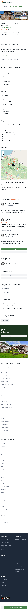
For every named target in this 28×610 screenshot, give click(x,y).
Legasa (2, 506)
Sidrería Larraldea (5, 381)
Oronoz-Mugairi (5, 486)
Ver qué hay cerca (6, 27)
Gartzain (3, 443)
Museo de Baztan (5, 375)
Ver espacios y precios (16, 607)
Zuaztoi (3, 498)
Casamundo (4, 585)
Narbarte (3, 500)
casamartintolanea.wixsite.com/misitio (10, 59)
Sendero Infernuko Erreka (7, 384)
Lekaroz (3, 463)
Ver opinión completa (6, 215)
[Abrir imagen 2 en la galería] (17, 13)
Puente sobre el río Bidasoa (7, 410)
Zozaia (2, 477)
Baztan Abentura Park (6, 370)
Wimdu (3, 582)
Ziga (2, 457)
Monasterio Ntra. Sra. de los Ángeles (9, 390)
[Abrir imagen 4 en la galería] (17, 17)
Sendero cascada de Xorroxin (8, 418)
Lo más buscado (5, 564)
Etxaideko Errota (5, 372)
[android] (14, 598)
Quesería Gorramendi (6, 398)
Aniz (2, 466)
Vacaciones (4, 561)
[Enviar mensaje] (2, 607)
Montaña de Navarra (6, 519)
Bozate (2, 495)
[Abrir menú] (26, 2)
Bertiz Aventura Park (6, 413)
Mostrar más (4, 55)
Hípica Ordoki (4, 401)
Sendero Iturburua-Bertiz (7, 407)
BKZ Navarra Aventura (6, 416)
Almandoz (3, 480)
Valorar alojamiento (14, 251)
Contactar (4, 550)
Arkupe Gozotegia (5, 367)
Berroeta (3, 472)
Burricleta (3, 395)
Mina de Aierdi (4, 430)
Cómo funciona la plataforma (19, 570)
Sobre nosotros (5, 539)
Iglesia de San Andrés (6, 404)
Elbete (2, 460)
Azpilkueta (3, 489)
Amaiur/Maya (4, 509)
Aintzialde (3, 475)
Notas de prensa (5, 542)
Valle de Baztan (4, 522)
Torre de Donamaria (6, 433)
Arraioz (2, 469)
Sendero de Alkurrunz (6, 427)
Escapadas (4, 558)
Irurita (2, 449)
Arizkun (3, 483)
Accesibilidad (18, 566)
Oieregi (2, 492)
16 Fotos (24, 17)
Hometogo (4, 579)
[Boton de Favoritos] (24, 14)
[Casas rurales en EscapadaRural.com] (6, 2)
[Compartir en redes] (23, 2)
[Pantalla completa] (14, 165)
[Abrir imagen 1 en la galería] (7, 15)
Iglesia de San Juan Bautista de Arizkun (10, 393)
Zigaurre (3, 452)
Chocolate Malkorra (5, 378)
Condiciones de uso (20, 558)
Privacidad (17, 561)
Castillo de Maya (5, 424)
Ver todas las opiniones (14, 249)
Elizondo (3, 454)
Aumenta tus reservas (20, 539)
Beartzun (3, 446)
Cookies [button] (17, 564)
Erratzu (3, 503)
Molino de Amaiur (5, 421)
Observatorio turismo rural (6, 546)
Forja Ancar (3, 387)
